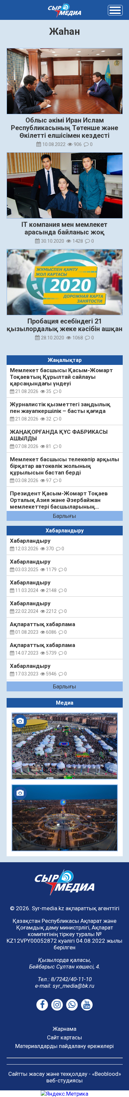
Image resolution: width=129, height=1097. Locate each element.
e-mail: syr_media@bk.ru (64, 985)
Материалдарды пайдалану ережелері (64, 1046)
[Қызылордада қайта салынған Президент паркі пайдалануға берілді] (65, 817)
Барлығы (64, 516)
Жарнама (64, 1028)
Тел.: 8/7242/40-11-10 (65, 979)
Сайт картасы (64, 1037)
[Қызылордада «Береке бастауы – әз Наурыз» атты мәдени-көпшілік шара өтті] (65, 746)
